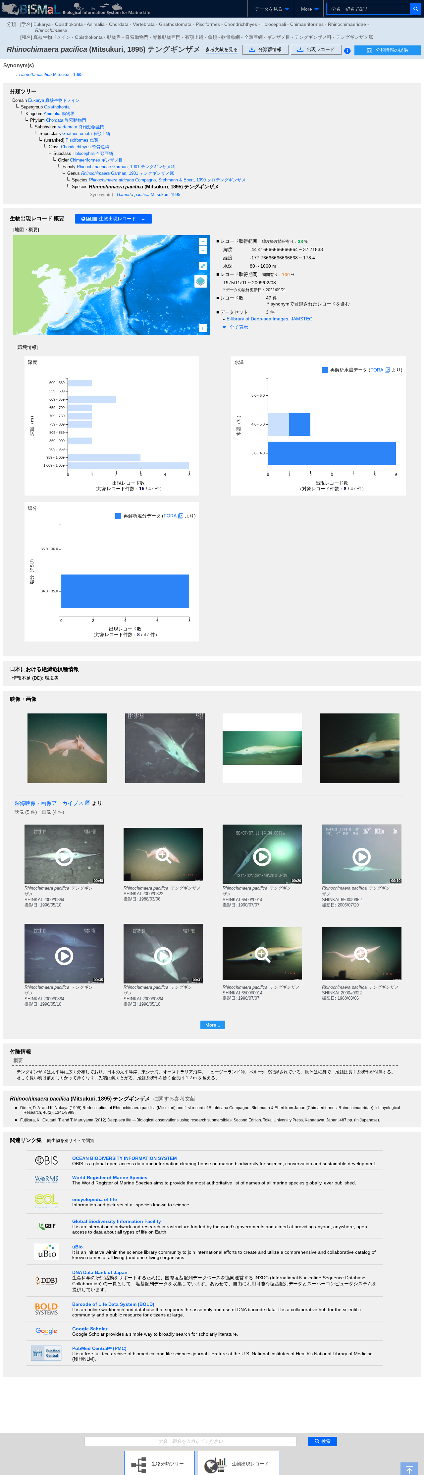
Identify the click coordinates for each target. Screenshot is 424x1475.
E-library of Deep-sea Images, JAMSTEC (269, 318)
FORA (376, 369)
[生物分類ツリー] (159, 1453)
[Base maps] (200, 281)
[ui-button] (415, 8)
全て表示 (239, 327)
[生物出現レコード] (238, 1453)
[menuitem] (271, 9)
